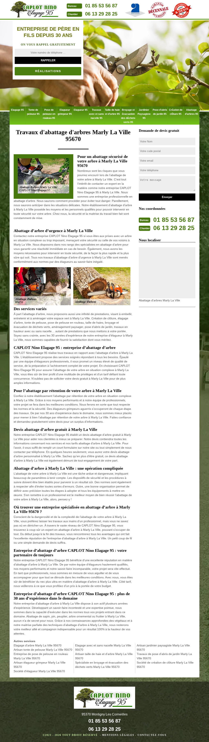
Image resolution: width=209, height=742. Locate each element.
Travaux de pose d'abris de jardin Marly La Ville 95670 (164, 656)
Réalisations (48, 71)
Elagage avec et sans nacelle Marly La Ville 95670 (103, 647)
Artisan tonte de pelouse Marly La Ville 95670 (43, 649)
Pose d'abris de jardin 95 (160, 111)
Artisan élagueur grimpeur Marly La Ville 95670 (40, 664)
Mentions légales (118, 735)
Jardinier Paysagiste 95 (144, 114)
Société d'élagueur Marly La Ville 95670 (39, 671)
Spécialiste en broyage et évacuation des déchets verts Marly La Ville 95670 (101, 664)
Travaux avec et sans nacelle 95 (96, 114)
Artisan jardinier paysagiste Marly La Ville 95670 (163, 647)
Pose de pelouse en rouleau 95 (49, 114)
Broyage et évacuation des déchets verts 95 (128, 116)
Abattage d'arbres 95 (191, 111)
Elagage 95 (17, 109)
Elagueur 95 (81, 109)
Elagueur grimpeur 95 (65, 111)
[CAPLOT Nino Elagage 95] (35, 10)
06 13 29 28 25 (101, 14)
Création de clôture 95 (175, 111)
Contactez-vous (152, 735)
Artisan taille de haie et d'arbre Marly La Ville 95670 (104, 656)
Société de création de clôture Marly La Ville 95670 (165, 664)
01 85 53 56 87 (101, 5)
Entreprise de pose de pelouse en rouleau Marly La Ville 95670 (41, 656)
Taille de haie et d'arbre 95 (112, 111)
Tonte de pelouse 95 (33, 111)
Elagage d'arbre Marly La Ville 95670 (37, 645)
